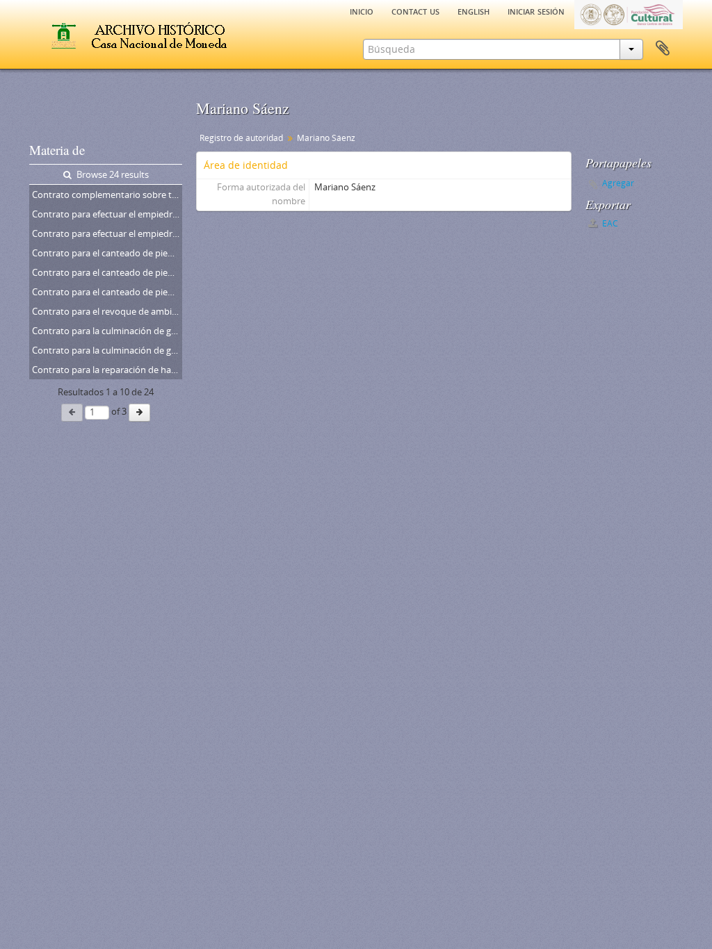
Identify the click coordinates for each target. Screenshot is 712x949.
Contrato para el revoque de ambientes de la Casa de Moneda (107, 311)
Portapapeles (662, 48)
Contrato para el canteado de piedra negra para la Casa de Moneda (107, 253)
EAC (609, 223)
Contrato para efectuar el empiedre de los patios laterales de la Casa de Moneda (107, 214)
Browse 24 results (111, 174)
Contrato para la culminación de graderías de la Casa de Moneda (107, 330)
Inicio (361, 10)
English (474, 10)
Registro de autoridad (241, 138)
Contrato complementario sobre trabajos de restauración (107, 194)
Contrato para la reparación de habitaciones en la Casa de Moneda (107, 369)
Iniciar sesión (536, 10)
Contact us (415, 10)
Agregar (618, 183)
